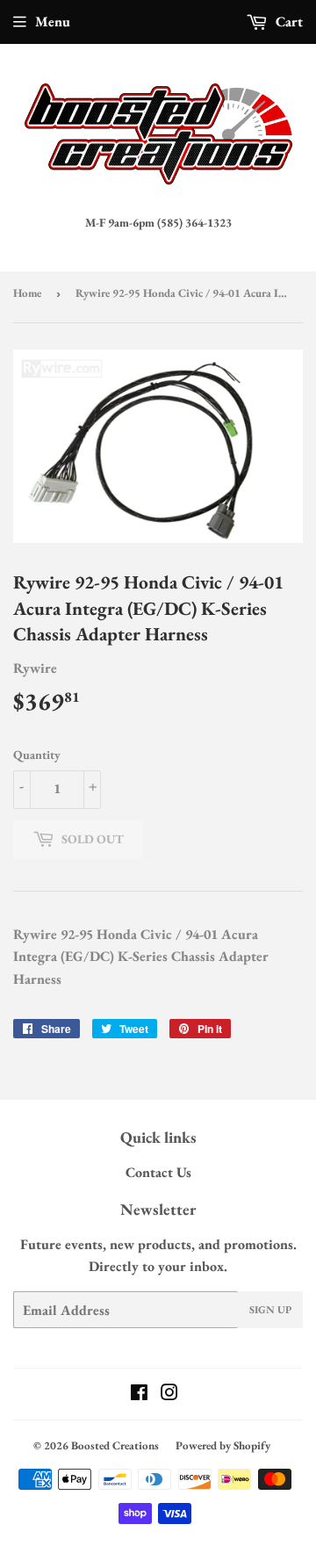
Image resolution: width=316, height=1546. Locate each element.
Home (27, 292)
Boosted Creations (115, 1445)
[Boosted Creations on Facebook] (139, 1394)
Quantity (37, 754)
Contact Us (158, 1172)
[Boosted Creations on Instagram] (169, 1394)
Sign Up (270, 1310)
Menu (52, 21)
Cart (287, 21)
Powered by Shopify (223, 1445)
